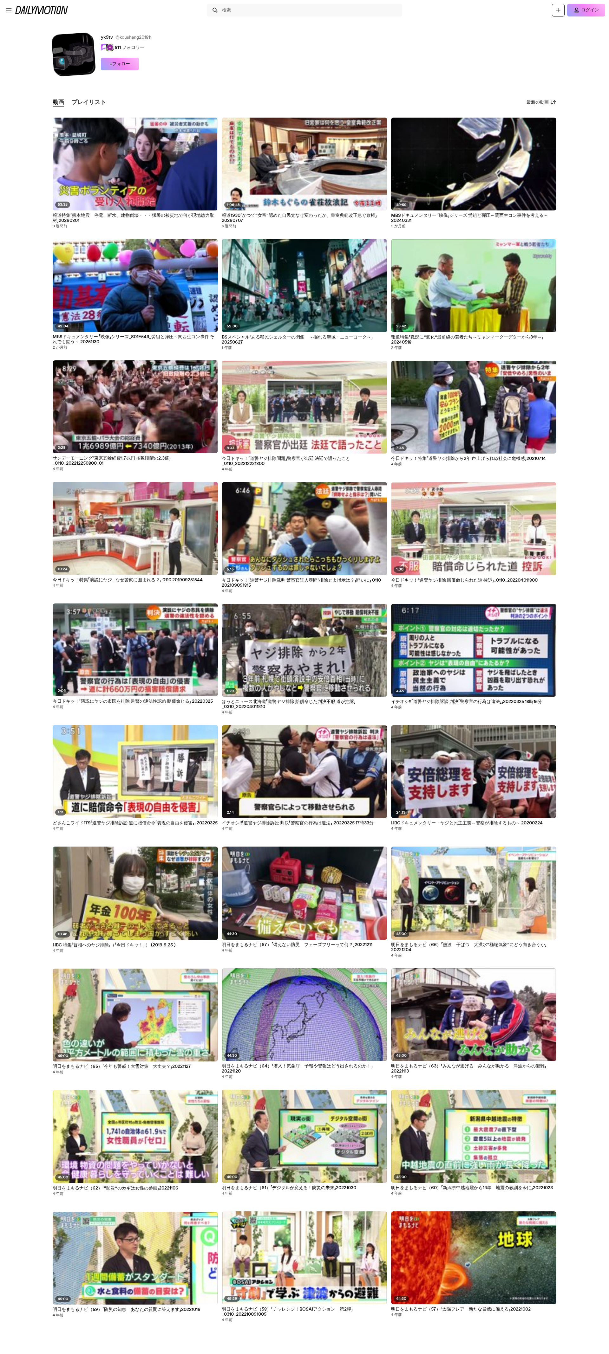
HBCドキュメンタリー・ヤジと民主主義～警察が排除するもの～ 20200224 (467, 823)
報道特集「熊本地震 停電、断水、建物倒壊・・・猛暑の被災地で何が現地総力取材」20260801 (133, 218)
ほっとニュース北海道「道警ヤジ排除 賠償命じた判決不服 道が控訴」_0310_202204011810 (289, 704)
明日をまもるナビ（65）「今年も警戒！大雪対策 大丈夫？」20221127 (122, 1066)
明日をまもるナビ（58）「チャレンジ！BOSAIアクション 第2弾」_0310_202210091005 (287, 1312)
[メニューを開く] (9, 10)
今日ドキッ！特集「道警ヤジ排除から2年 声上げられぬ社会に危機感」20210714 (468, 458)
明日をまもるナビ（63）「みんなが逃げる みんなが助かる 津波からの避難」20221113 (468, 1069)
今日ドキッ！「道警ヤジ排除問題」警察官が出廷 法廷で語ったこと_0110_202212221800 (286, 461)
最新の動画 (538, 102)
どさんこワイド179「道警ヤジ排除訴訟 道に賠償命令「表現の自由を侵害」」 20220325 (135, 823)
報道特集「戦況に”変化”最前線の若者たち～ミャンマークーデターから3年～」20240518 (467, 340)
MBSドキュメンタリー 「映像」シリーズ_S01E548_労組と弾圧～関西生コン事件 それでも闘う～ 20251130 (133, 339)
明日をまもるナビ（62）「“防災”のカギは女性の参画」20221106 (115, 1188)
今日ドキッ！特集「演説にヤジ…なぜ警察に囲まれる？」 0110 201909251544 (128, 580)
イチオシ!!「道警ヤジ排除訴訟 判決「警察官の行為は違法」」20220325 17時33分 (298, 823)
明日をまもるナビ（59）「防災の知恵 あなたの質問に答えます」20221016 (126, 1309)
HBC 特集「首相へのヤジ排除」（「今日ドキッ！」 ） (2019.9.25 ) (114, 945)
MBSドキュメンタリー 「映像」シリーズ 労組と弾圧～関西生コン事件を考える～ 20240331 (469, 218)
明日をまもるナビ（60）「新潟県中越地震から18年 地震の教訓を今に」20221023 (472, 1187)
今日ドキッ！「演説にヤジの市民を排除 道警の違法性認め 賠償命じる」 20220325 (133, 701)
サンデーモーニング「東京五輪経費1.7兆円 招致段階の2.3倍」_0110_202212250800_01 (112, 461)
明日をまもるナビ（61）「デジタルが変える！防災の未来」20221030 (289, 1187)
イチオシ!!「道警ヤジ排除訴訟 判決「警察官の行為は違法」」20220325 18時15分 (466, 701)
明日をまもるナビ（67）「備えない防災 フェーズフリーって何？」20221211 (297, 944)
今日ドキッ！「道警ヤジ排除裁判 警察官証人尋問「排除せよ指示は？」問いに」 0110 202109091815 (301, 583)
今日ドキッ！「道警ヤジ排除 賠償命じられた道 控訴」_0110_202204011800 (464, 580)
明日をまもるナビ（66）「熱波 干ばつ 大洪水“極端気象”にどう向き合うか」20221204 (469, 947)
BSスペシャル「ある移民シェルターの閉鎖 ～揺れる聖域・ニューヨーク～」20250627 (297, 340)
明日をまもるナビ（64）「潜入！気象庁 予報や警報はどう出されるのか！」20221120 (297, 1069)
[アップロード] (558, 10)
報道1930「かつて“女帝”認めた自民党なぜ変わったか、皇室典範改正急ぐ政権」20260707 (299, 218)
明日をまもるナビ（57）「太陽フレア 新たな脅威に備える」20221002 (461, 1309)
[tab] (58, 102)
